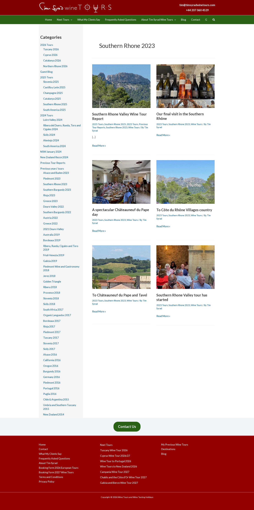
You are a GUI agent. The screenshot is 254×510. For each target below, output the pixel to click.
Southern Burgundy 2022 (57, 212)
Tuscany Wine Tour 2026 (114, 450)
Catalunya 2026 (52, 60)
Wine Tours (133, 127)
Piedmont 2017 (51, 332)
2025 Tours (46, 77)
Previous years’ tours (52, 168)
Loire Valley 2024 (52, 119)
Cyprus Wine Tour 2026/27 (115, 455)
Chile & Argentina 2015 (56, 399)
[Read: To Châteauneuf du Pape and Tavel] (121, 266)
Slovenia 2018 (51, 298)
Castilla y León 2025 (54, 87)
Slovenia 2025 (51, 81)
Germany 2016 (51, 377)
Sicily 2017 (49, 348)
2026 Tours (46, 44)
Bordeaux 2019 (51, 240)
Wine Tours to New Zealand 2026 (118, 466)
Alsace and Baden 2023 (56, 172)
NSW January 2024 (50, 151)
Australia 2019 (51, 234)
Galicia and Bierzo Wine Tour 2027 (119, 482)
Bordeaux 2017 (51, 320)
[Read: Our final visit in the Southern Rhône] (185, 85)
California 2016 (52, 360)
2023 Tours (132, 124)
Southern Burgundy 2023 (57, 189)
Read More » (99, 146)
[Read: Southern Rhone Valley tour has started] (185, 266)
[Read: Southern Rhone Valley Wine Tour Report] (121, 85)
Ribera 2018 (50, 287)
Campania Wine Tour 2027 (114, 471)
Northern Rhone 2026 (55, 66)
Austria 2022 (50, 217)
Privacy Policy (46, 481)
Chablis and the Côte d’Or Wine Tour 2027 (123, 477)
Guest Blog (46, 71)
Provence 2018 (51, 292)
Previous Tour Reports (52, 162)
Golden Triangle (52, 281)
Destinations (168, 449)
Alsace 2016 (50, 354)
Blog (163, 453)
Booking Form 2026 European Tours (58, 467)
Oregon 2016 (50, 365)
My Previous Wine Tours (174, 444)
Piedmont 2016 (51, 382)
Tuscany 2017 (51, 337)
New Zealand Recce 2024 (54, 157)
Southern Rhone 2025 (55, 104)
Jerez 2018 (49, 275)
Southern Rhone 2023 (55, 184)
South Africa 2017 (53, 309)
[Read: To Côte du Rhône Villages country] (185, 181)
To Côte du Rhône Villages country (184, 210)
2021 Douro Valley (53, 229)
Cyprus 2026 (50, 54)
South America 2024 (54, 146)
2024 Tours (46, 115)
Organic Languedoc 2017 (57, 315)
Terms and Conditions (51, 477)
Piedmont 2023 (51, 178)
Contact (43, 449)
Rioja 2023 (49, 195)
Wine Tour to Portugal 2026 (115, 461)
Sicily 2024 (49, 134)
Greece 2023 (50, 201)
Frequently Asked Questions (54, 458)
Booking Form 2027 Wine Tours (56, 472)
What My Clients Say (50, 453)
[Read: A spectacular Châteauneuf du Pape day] (121, 181)
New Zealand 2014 (53, 414)
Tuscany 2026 (51, 49)
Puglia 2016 (49, 393)
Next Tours (106, 444)
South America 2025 (54, 109)
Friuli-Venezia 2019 (53, 255)
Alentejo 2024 (51, 140)
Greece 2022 (50, 223)
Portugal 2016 (51, 388)
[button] (70, 19)
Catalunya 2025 (52, 98)
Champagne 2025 (53, 92)
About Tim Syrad (48, 463)
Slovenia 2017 (51, 343)
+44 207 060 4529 (197, 10)
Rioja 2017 (49, 326)
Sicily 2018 (49, 304)
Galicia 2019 (50, 260)
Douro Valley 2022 (53, 206)
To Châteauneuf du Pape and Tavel (119, 295)
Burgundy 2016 (51, 371)
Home (42, 444)
